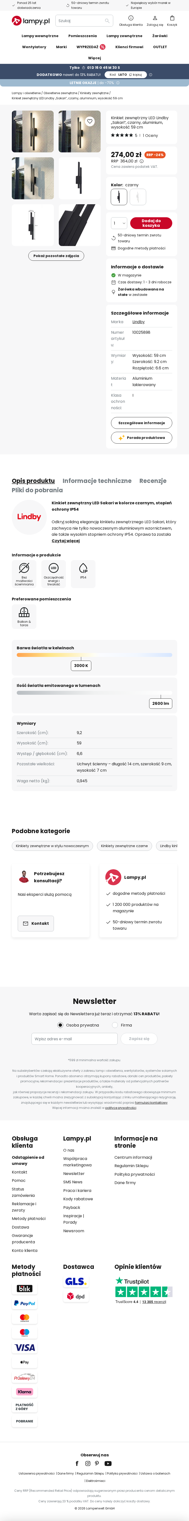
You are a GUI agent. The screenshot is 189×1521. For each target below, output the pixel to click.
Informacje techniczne (97, 481)
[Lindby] (29, 517)
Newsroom (73, 1231)
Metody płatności (29, 1218)
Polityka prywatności (134, 1174)
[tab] (33, 481)
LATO (126, 74)
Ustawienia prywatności (37, 1473)
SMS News (72, 1182)
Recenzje (153, 481)
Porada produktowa (146, 437)
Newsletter (74, 1173)
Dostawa (20, 1227)
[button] (33, 178)
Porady (70, 1222)
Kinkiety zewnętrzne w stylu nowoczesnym (52, 845)
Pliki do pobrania (37, 490)
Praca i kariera (77, 1190)
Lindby (138, 322)
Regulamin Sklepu (131, 1166)
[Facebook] (80, 1463)
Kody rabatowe (78, 1199)
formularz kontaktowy (151, 1103)
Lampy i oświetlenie (26, 93)
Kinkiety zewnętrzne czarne (124, 845)
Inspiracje (72, 1216)
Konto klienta (24, 1250)
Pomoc (19, 1180)
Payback (71, 1207)
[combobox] (84, 20)
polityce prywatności (120, 1108)
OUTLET (160, 46)
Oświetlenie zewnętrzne (60, 93)
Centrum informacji (133, 1157)
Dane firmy (125, 1183)
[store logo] (30, 21)
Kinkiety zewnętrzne (94, 93)
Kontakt (19, 1172)
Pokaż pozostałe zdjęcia (56, 255)
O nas (68, 1150)
